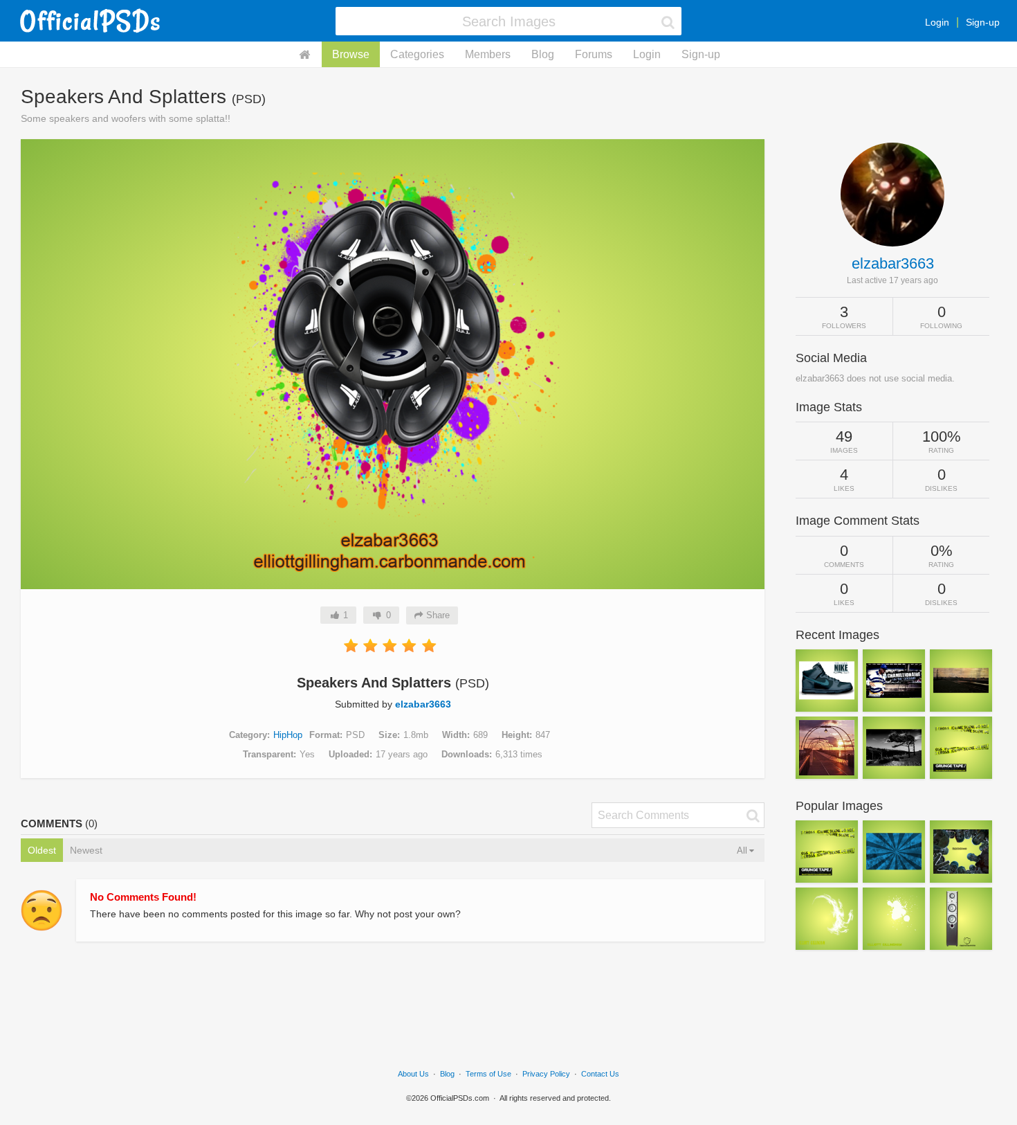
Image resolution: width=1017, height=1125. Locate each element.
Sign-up (983, 22)
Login (937, 22)
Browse (350, 54)
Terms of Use (488, 1074)
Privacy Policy (546, 1074)
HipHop (287, 735)
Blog (542, 54)
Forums (593, 54)
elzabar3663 (423, 704)
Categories (417, 54)
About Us (413, 1074)
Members (488, 54)
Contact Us (600, 1074)
